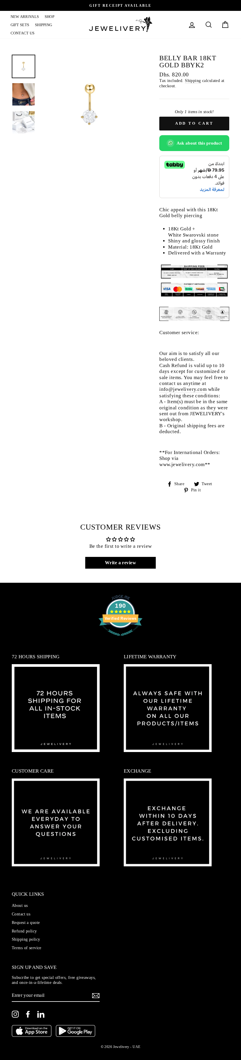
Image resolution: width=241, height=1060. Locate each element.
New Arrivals (25, 16)
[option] (120, 5)
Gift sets (20, 25)
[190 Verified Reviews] (120, 639)
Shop (49, 16)
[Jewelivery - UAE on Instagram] (15, 1014)
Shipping (43, 25)
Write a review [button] (120, 562)
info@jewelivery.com (183, 389)
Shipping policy (26, 939)
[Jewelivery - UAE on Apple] (31, 1031)
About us (20, 905)
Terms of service (26, 947)
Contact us (23, 33)
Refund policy (24, 931)
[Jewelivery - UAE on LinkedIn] (40, 1014)
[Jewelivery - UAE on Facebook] (27, 1014)
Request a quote (26, 922)
